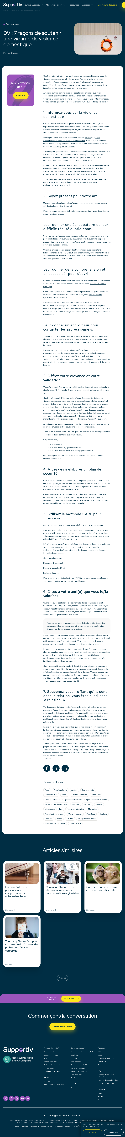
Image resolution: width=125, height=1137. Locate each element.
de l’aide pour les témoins (64, 146)
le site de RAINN (73, 578)
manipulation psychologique (55, 419)
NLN (45, 1058)
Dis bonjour (102, 1062)
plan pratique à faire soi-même (72, 500)
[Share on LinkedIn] (65, 768)
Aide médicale (76, 1062)
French (100, 1100)
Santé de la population (79, 1071)
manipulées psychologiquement (91, 401)
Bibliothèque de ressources (54, 1084)
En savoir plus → (94, 1127)
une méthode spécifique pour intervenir (74, 544)
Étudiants (74, 1078)
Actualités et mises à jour (107, 1058)
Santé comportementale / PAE (82, 1052)
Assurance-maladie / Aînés (80, 1065)
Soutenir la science (50, 1062)
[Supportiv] (12, 5)
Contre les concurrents (52, 1071)
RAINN (88, 137)
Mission (100, 1055)
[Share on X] (56, 768)
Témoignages (48, 1068)
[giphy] (16, 1098)
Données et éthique (51, 1055)
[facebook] (11, 1098)
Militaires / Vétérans (78, 1068)
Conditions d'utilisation (106, 1083)
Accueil (6, 11)
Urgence (47, 1081)
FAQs (100, 1052)
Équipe (100, 1065)
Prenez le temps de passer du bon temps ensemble (65, 211)
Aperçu (73, 1088)
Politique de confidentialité (108, 1080)
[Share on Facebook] (47, 768)
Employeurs (75, 1055)
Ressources (15, 11)
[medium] (22, 1098)
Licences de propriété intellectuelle (106, 1076)
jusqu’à (61, 85)
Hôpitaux (74, 1058)
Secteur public (76, 1075)
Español (101, 1096)
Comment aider (27, 11)
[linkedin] (27, 1098)
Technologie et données (52, 1065)
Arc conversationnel (51, 1052)
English (100, 1093)
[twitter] (5, 1098)
